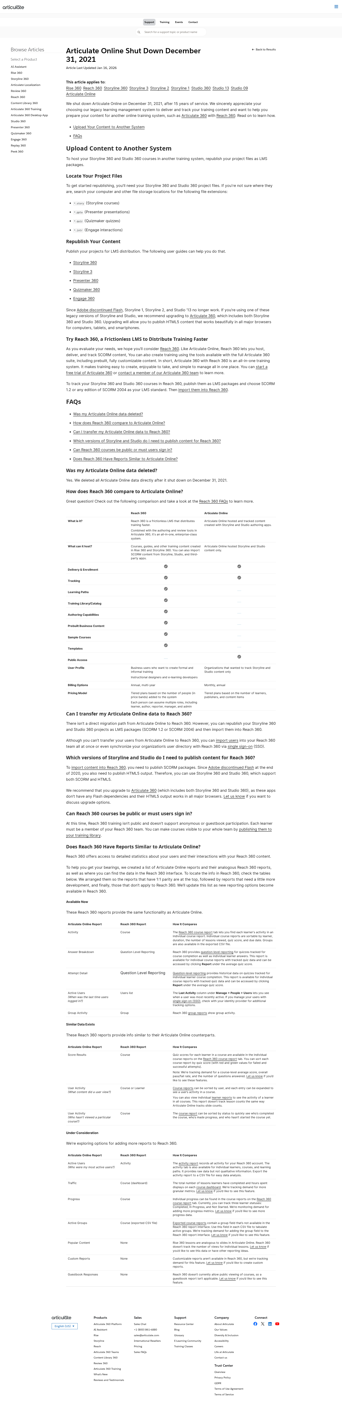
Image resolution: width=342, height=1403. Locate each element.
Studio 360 (18, 121)
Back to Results (266, 49)
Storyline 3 (82, 271)
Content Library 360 (24, 103)
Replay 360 (18, 145)
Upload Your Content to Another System (109, 127)
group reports (197, 1013)
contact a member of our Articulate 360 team (158, 373)
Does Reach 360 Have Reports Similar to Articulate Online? (125, 459)
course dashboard (208, 1187)
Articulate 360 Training (26, 109)
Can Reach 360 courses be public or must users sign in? (122, 450)
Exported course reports (189, 1223)
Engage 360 (19, 139)
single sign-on (240, 746)
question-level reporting (217, 952)
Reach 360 (18, 97)
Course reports (183, 1088)
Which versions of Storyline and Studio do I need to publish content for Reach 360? (147, 441)
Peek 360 (17, 151)
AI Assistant (19, 67)
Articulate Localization (25, 85)
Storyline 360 (20, 79)
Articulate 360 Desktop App (29, 115)
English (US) (66, 1326)
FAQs (77, 136)
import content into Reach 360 (98, 767)
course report (188, 1113)
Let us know (234, 796)
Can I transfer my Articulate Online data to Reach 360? (121, 432)
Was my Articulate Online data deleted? (108, 414)
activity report (188, 1163)
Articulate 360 (194, 115)
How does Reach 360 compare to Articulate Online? (119, 423)
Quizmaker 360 (21, 133)
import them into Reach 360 (203, 389)
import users (227, 740)
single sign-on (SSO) (186, 1001)
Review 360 (18, 91)
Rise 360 (16, 73)
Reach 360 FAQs (213, 501)
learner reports (222, 1097)
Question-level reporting (189, 973)
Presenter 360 (20, 127)
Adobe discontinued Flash (100, 310)
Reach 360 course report (196, 932)
